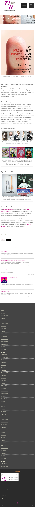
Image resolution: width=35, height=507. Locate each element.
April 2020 (3, 331)
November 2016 (4, 393)
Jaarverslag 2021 (5, 291)
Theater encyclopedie (6, 492)
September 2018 (4, 362)
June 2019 (3, 349)
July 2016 (3, 401)
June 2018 (3, 365)
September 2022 (4, 315)
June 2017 (3, 380)
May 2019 (3, 352)
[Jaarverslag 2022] (4, 280)
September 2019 (4, 344)
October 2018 (4, 359)
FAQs (30, 504)
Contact (26, 504)
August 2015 (3, 429)
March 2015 (3, 442)
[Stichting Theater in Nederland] (9, 7)
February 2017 (4, 385)
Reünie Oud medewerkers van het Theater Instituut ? (13, 260)
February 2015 (4, 445)
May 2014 (3, 461)
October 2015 (4, 424)
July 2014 (3, 455)
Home (3, 486)
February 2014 (4, 463)
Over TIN (4, 495)
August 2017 (3, 377)
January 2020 (4, 336)
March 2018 (3, 370)
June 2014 (3, 458)
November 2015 (4, 422)
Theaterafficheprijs (8, 209)
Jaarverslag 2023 (5, 269)
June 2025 (3, 307)
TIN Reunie (4, 251)
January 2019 (4, 354)
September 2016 (4, 398)
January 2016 (4, 416)
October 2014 (4, 450)
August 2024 (3, 310)
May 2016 (3, 406)
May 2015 (3, 437)
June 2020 (3, 328)
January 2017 (4, 388)
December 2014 (4, 448)
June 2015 (3, 435)
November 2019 (4, 341)
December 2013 (4, 466)
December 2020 (4, 323)
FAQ (2, 498)
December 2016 (4, 390)
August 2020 (3, 326)
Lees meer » (31, 257)
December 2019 (4, 339)
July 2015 (3, 432)
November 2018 (4, 357)
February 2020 (4, 333)
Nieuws (6, 234)
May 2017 (3, 383)
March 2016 (3, 411)
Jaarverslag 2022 (12, 277)
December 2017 (4, 372)
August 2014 (3, 453)
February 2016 (4, 414)
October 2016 (4, 396)
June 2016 (3, 403)
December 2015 (4, 419)
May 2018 (3, 367)
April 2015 (3, 440)
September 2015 (4, 427)
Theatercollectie (5, 489)
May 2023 (3, 313)
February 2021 (4, 320)
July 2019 (3, 346)
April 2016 (3, 409)
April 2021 (3, 318)
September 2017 (4, 375)
